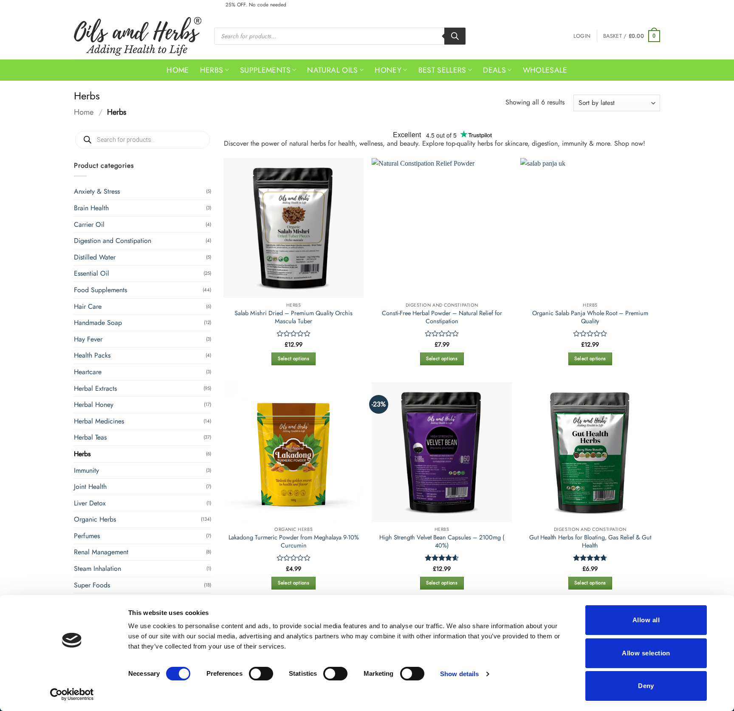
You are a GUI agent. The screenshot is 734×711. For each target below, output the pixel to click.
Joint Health (90, 486)
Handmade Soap (98, 322)
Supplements (265, 70)
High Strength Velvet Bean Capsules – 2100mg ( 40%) (441, 541)
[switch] (261, 673)
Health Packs (92, 355)
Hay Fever (88, 339)
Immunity (86, 470)
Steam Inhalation (97, 568)
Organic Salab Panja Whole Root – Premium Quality (590, 317)
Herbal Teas (90, 437)
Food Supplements (100, 290)
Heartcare (88, 372)
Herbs (211, 70)
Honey (388, 70)
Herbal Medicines (99, 421)
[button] (581, 36)
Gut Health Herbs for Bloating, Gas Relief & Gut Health (590, 541)
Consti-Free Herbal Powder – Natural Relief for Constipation (442, 317)
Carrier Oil (89, 224)
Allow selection (646, 653)
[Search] (455, 36)
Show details (459, 673)
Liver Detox (90, 503)
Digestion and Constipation (112, 240)
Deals (494, 70)
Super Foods (92, 585)
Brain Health (91, 208)
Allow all (646, 620)
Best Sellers (442, 70)
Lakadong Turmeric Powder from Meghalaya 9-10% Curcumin (294, 541)
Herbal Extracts (95, 388)
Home (178, 70)
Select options (293, 358)
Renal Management (101, 552)
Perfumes (87, 536)
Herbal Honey (93, 404)
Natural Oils (332, 70)
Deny (646, 685)
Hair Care (88, 306)
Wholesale (545, 70)
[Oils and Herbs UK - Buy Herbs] (137, 36)
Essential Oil (91, 273)
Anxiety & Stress (97, 191)
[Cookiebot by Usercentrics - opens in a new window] (72, 694)
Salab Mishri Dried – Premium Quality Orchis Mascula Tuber (293, 317)
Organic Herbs (95, 519)
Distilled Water (95, 257)
